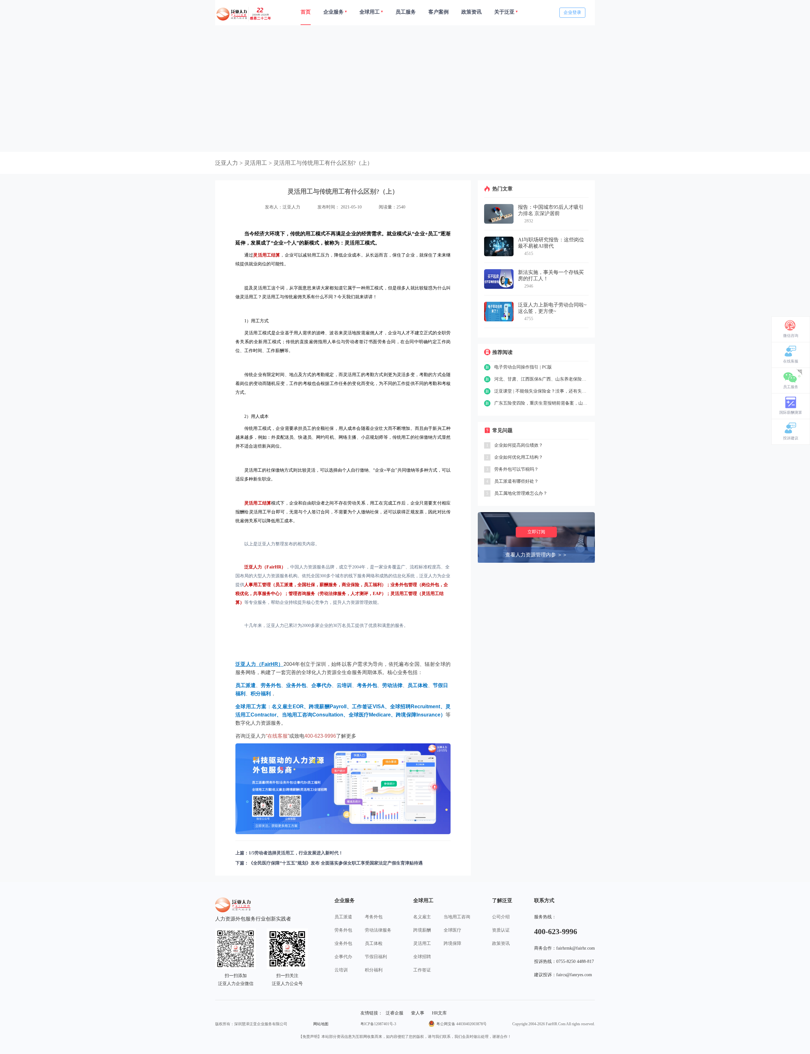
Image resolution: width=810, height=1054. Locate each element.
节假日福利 (376, 956)
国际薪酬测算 (790, 412)
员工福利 (373, 584)
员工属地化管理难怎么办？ (520, 493)
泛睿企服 (394, 1013)
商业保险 (350, 584)
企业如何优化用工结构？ (518, 457)
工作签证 (422, 970)
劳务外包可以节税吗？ (516, 469)
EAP (377, 593)
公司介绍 (501, 916)
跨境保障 (452, 943)
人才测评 (359, 593)
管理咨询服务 (302, 593)
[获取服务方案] (343, 788)
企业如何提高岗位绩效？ (518, 445)
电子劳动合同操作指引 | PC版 (523, 367)
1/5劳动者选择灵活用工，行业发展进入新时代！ (296, 853)
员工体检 (374, 943)
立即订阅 (536, 532)
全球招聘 (422, 956)
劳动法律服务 (333, 593)
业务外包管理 (403, 584)
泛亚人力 (226, 163)
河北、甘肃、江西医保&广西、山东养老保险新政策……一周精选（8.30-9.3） (541, 379)
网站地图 (320, 1024)
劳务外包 (343, 930)
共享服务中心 (266, 593)
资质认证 (501, 930)
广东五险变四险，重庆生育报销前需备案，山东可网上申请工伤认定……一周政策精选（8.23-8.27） (541, 403)
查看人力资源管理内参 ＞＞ (536, 554)
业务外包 (343, 943)
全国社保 (306, 584)
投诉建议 (790, 438)
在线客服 (790, 361)
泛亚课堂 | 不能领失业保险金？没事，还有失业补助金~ (541, 391)
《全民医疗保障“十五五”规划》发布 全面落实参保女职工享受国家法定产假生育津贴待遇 (336, 863)
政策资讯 (501, 943)
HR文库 (439, 1013)
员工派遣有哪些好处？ (516, 481)
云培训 (341, 970)
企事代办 (343, 956)
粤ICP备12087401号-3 (378, 1024)
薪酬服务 (328, 584)
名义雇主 (422, 916)
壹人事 (417, 1013)
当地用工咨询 (457, 916)
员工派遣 (284, 584)
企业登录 (572, 12)
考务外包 (374, 916)
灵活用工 (422, 943)
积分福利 (374, 970)
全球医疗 (452, 930)
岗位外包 (430, 584)
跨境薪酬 (422, 930)
